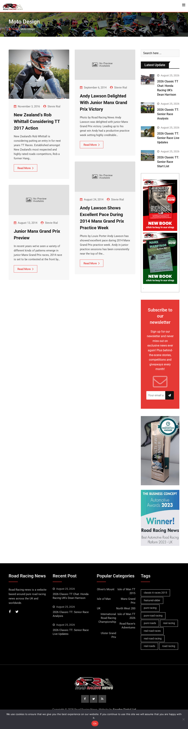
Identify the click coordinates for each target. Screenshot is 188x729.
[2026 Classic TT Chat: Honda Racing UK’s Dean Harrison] (147, 79)
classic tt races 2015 (155, 592)
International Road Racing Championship (107, 617)
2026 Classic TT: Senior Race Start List (168, 162)
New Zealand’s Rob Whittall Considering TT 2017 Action (37, 121)
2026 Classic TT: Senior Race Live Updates (168, 138)
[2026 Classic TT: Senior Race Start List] (147, 155)
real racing (169, 623)
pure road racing (153, 615)
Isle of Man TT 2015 (126, 591)
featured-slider (152, 600)
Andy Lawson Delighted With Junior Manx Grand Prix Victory (103, 102)
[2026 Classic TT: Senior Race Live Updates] (147, 131)
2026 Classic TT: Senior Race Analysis (168, 114)
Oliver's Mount (105, 589)
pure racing (150, 607)
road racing (168, 646)
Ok (95, 723)
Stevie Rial (54, 106)
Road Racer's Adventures (127, 625)
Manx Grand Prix (128, 600)
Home (14, 29)
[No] (183, 719)
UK (98, 608)
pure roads (150, 623)
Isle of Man (104, 599)
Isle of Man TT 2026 (126, 616)
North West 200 (125, 608)
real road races (152, 630)
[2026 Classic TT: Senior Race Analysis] (147, 107)
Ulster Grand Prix (108, 635)
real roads (149, 646)
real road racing (153, 638)
